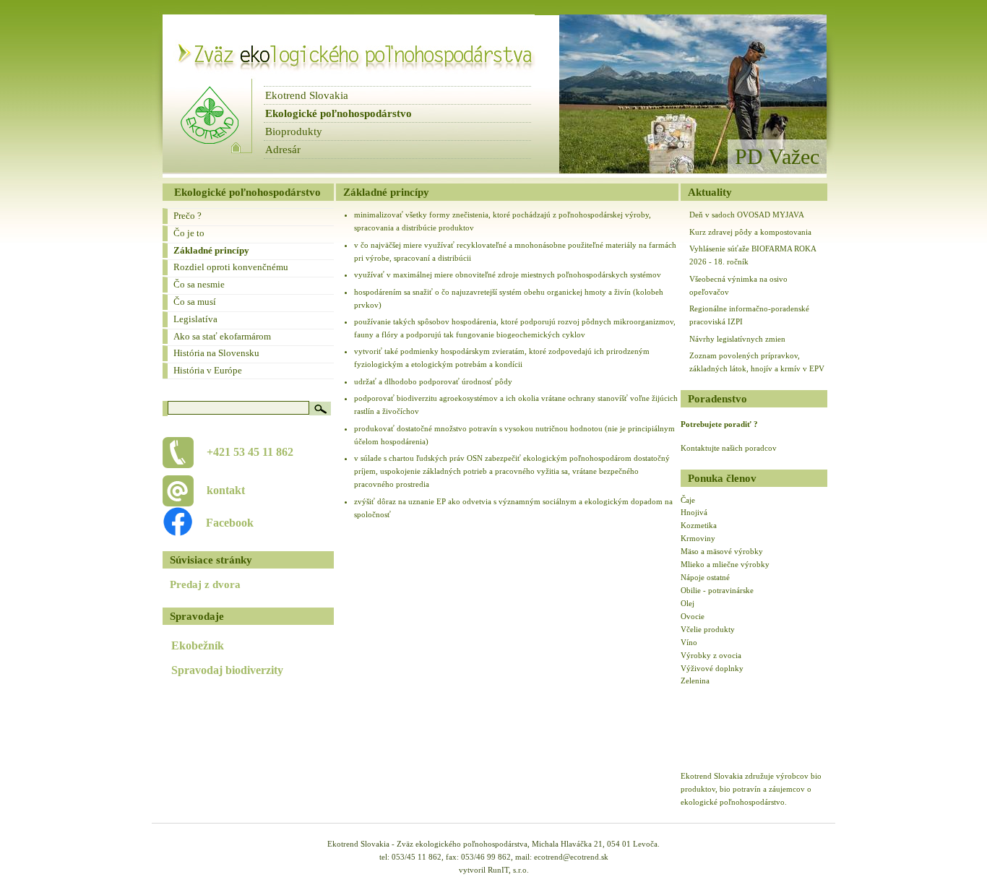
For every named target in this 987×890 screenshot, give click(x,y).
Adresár (283, 149)
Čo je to (188, 233)
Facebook (222, 523)
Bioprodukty (293, 131)
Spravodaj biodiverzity (227, 670)
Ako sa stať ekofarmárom (222, 336)
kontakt (226, 490)
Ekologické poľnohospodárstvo (338, 113)
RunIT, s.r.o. (508, 869)
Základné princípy (211, 250)
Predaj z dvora (205, 584)
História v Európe (207, 370)
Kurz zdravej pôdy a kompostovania (750, 232)
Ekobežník (197, 645)
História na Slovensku (216, 352)
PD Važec (777, 156)
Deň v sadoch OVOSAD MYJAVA (746, 214)
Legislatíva (195, 319)
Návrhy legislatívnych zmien (737, 338)
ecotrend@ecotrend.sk (571, 856)
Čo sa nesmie (199, 284)
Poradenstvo (717, 399)
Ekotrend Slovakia (306, 95)
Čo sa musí (194, 301)
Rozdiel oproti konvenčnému (230, 267)
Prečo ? (187, 215)
